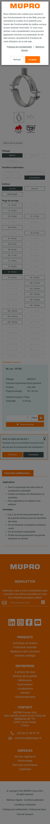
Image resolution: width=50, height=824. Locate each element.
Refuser (17, 59)
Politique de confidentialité (19, 47)
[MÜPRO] (25, 5)
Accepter (33, 59)
